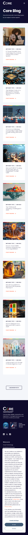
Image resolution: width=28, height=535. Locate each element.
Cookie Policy (16, 499)
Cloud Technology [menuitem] (8, 445)
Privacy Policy (8, 506)
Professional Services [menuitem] (9, 447)
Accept (14, 524)
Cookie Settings (14, 520)
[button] (14, 388)
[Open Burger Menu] (24, 3)
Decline (14, 528)
